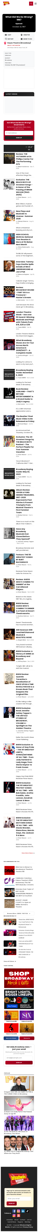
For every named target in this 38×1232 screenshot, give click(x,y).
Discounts (27, 1038)
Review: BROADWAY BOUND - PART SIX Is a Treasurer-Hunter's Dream (25, 292)
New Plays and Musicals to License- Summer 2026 (24, 215)
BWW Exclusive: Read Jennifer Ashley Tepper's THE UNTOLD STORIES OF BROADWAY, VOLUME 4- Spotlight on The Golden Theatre (24, 718)
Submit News (12, 1222)
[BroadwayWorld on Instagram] (18, 1211)
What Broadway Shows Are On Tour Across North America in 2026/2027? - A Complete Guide (25, 346)
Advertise (9, 1220)
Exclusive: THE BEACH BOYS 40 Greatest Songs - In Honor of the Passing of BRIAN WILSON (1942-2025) (24, 187)
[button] (31, 4)
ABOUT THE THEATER (13, 45)
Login (26, 3)
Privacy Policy (28, 1227)
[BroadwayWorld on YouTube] (18, 1215)
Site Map (27, 1222)
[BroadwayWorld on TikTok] (27, 1211)
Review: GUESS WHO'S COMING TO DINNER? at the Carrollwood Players (25, 584)
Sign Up (19, 138)
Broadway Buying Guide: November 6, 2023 (24, 372)
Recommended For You (12, 861)
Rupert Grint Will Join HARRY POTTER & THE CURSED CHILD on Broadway (18, 1093)
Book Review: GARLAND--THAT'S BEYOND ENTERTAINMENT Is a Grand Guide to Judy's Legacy (25, 395)
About (16, 1220)
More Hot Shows (11, 1038)
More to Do (27, 39)
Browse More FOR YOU (17, 913)
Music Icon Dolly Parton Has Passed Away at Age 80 (18, 1113)
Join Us (29, 1220)
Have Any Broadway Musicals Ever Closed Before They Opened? (23, 534)
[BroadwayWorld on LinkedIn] (23, 1211)
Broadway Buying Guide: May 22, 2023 (24, 471)
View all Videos (9, 961)
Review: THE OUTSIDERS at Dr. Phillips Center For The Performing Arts (24, 159)
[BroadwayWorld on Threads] (14, 1215)
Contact (22, 1220)
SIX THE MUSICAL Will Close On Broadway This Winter (16, 1133)
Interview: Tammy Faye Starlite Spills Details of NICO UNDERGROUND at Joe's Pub (25, 266)
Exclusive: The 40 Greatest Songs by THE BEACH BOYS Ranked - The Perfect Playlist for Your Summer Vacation (25, 444)
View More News (27, 853)
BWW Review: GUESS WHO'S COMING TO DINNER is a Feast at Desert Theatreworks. (25, 608)
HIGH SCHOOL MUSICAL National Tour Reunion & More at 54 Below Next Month (24, 239)
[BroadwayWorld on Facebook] (14, 1211)
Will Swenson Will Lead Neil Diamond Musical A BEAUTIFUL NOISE (25, 634)
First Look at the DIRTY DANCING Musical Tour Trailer (26, 943)
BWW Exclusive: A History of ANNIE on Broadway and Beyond (25, 655)
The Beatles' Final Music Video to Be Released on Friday (25, 419)
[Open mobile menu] (36, 4)
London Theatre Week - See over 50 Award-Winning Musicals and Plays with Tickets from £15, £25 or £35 (25, 318)
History (10, 39)
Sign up (19, 1063)
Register (20, 3)
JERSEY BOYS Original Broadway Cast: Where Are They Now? (19, 1152)
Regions (20, 1222)
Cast (9, 35)
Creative (26, 35)
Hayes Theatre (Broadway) (19, 43)
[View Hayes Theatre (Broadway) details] (19, 79)
